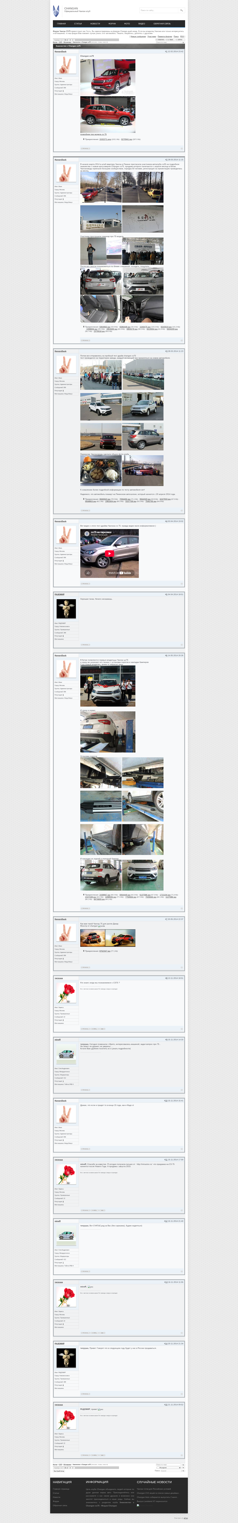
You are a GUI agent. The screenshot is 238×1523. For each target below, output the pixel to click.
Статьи (78, 24)
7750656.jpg (130, 897)
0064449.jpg (125, 895)
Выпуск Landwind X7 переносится (152, 1501)
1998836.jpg (91, 329)
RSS (182, 36)
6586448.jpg (125, 327)
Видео (141, 24)
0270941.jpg (126, 139)
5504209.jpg (172, 329)
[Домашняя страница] (102, 1029)
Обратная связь (162, 24)
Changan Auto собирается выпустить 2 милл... (157, 1497)
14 (166, 1343)
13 (166, 1282)
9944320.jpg (145, 499)
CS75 (60, 42)
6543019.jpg (166, 327)
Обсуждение (67, 42)
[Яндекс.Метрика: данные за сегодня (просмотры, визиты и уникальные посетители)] (145, 1505)
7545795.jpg (150, 501)
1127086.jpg (171, 897)
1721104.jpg (165, 895)
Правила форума (165, 36)
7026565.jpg (150, 897)
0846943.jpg (104, 499)
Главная (61, 24)
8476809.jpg (99, 899)
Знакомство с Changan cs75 (82, 42)
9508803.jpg (90, 501)
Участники (152, 36)
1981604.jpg (110, 501)
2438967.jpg (104, 895)
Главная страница (61, 1489)
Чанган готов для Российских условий (154, 1489)
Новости (95, 24)
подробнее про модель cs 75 (93, 134)
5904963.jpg (104, 327)
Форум (112, 24)
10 (166, 1101)
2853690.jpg (111, 329)
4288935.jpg (110, 897)
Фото (127, 24)
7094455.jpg (125, 499)
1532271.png (105, 139)
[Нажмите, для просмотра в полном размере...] (107, 95)
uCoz (186, 1518)
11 (166, 1160)
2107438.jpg (90, 897)
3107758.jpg (130, 501)
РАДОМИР (59, 594)
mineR (58, 1039)
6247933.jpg (165, 499)
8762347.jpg (104, 951)
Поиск (176, 36)
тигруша (59, 978)
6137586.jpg (145, 895)
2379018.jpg (99, 331)
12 (166, 1221)
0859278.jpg (132, 329)
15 (166, 1405)
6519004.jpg (152, 329)
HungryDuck (60, 51)
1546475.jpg (145, 327)
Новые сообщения (138, 36)
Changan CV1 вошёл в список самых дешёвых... (158, 1493)
